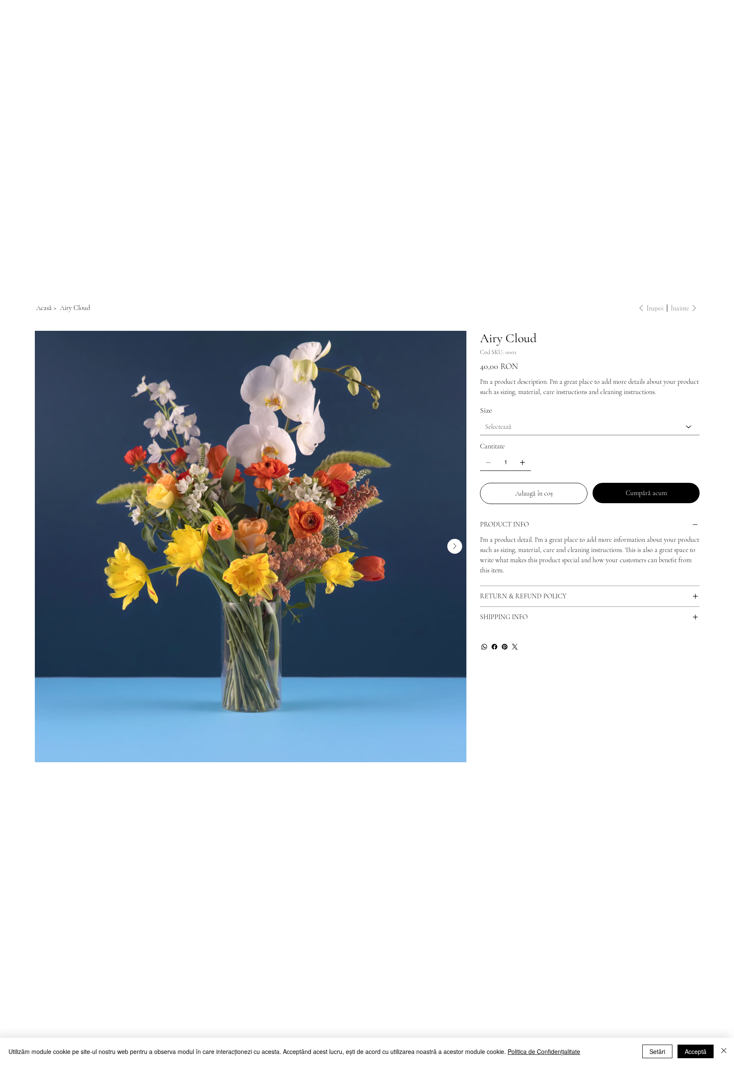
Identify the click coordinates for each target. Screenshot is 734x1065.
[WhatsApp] (484, 646)
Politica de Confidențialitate (544, 1051)
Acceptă (695, 1051)
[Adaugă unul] (522, 462)
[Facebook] (494, 646)
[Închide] (724, 1051)
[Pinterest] (504, 646)
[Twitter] (515, 646)
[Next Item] (454, 546)
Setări (657, 1051)
